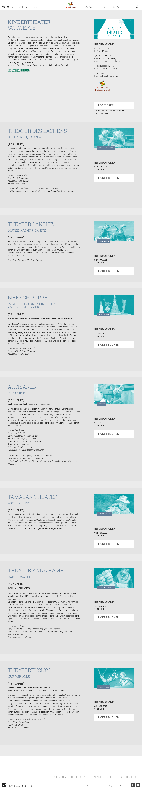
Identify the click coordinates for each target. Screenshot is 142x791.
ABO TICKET (106, 105)
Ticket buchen (108, 178)
